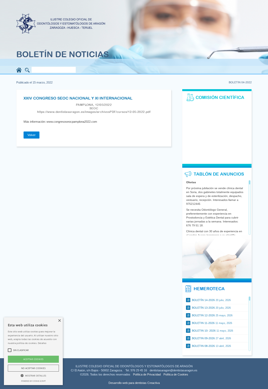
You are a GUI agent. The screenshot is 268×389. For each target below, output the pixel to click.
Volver (31, 135)
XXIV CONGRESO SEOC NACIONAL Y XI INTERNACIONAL (78, 98)
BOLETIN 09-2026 (211, 338)
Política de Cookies (175, 374)
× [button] (59, 320)
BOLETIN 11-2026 (211, 323)
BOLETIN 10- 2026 (212, 330)
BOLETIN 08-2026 (211, 345)
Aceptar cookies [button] (33, 359)
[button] (33, 375)
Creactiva (153, 382)
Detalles (42, 343)
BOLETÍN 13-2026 (211, 307)
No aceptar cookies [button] (33, 368)
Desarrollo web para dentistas (127, 382)
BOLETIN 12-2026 (211, 315)
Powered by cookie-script (33, 381)
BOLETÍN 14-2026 (211, 300)
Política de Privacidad (147, 374)
